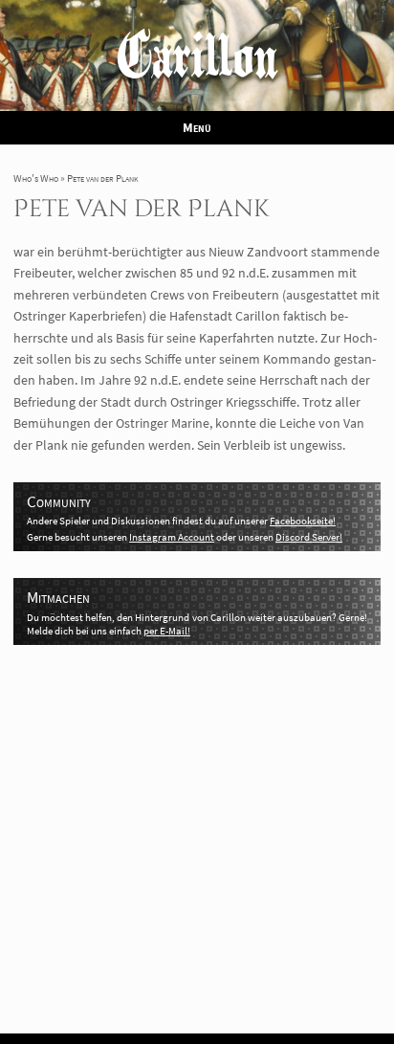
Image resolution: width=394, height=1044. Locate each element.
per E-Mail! (166, 630)
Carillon (197, 62)
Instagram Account (171, 537)
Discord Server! (308, 537)
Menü (197, 127)
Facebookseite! (303, 520)
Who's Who (35, 178)
